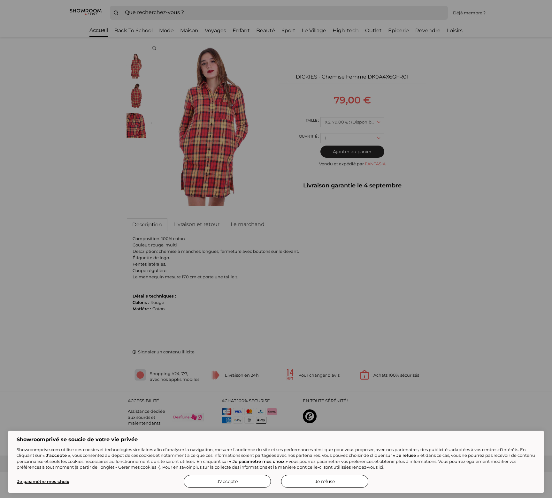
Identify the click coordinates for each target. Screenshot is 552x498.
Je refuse (325, 481)
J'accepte (227, 481)
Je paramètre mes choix (43, 481)
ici (381, 467)
